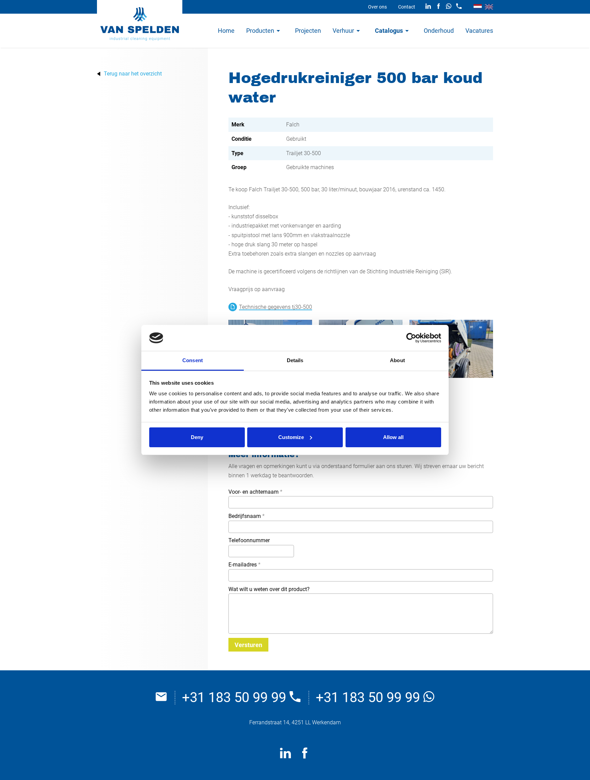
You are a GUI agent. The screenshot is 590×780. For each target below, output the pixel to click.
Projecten (308, 30)
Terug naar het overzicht (133, 74)
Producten (260, 30)
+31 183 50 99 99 (236, 697)
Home (226, 30)
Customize (291, 437)
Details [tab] (295, 360)
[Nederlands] (478, 7)
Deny (197, 437)
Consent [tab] (192, 360)
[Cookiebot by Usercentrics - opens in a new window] (411, 338)
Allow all (393, 437)
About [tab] (397, 360)
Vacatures (479, 30)
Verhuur (343, 30)
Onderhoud (439, 30)
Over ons (377, 7)
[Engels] (489, 7)
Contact (406, 7)
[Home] (139, 24)
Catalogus (389, 30)
